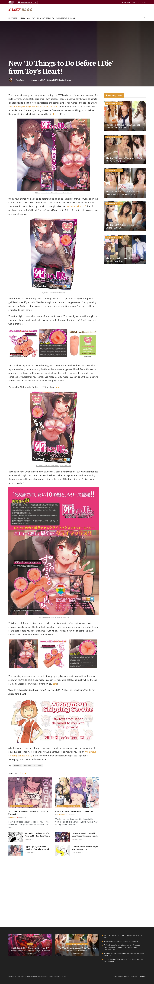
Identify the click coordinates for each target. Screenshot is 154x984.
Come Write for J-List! (139, 2)
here (55, 114)
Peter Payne (20, 80)
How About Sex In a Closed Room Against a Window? (53, 466)
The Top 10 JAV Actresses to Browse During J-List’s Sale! (122, 226)
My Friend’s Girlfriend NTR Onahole (53, 292)
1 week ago (71, 815)
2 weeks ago (30, 839)
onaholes (27, 765)
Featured (12, 18)
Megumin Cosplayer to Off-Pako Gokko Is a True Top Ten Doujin (37, 836)
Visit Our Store (125, 2)
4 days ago (22, 817)
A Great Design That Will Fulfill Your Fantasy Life (53, 617)
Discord (134, 976)
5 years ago (33, 80)
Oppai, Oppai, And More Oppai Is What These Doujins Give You (38, 849)
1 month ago (77, 839)
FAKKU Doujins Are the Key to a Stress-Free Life (85, 847)
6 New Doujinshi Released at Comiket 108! (74, 811)
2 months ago (31, 852)
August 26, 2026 (77, 953)
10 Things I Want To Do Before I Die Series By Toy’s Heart (53, 193)
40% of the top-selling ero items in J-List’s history (32, 106)
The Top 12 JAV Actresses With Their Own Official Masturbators (77, 949)
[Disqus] (53, 891)
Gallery (31, 18)
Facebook (118, 976)
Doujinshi (17, 765)
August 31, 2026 (30, 953)
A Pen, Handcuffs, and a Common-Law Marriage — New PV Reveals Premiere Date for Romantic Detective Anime (122, 947)
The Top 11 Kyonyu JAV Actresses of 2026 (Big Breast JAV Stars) (124, 159)
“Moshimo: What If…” (76, 206)
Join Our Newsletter (28, 2)
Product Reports (45, 18)
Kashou (13, 817)
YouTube (143, 976)
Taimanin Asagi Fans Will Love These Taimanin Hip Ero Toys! (85, 836)
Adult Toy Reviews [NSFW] (49, 80)
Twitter (126, 976)
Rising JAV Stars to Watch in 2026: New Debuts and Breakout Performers (123, 193)
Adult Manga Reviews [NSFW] (21, 806)
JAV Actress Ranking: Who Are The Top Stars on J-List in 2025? (123, 126)
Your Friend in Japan (65, 18)
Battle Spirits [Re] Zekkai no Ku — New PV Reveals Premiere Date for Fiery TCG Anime (30, 949)
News (22, 18)
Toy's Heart (38, 765)
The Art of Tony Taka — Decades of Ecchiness (121, 941)
